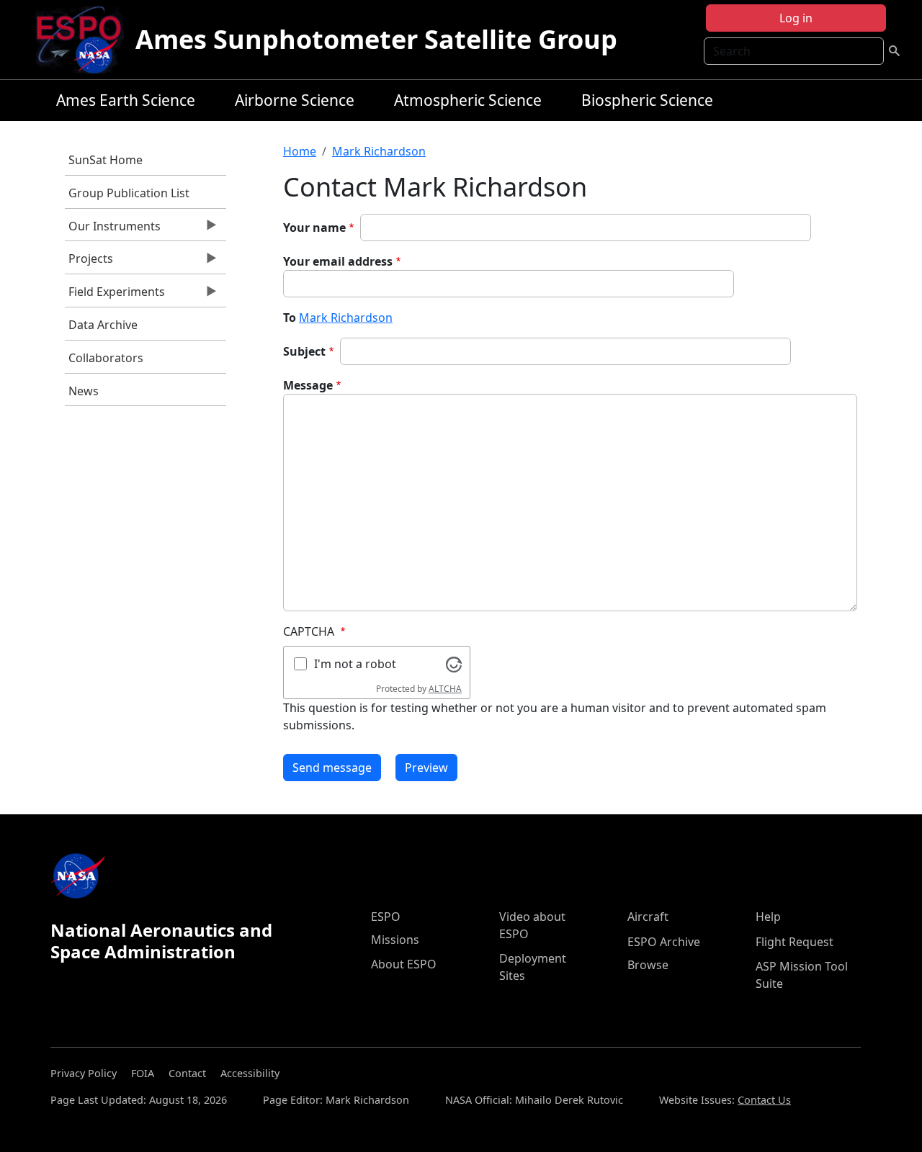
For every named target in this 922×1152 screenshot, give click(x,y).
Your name (314, 227)
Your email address (338, 261)
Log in (796, 18)
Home (299, 151)
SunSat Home (105, 160)
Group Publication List (128, 193)
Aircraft (647, 916)
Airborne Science (294, 100)
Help (768, 916)
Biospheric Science (647, 100)
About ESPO (404, 964)
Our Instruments (113, 229)
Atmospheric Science (468, 100)
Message (308, 385)
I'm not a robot (355, 664)
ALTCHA (445, 689)
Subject (304, 351)
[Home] (84, 40)
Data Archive (103, 325)
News (83, 391)
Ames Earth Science (125, 100)
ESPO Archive (663, 942)
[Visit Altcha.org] (454, 663)
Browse (647, 965)
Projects (89, 262)
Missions (395, 940)
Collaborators (105, 358)
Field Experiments (115, 295)
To (289, 317)
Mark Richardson (379, 151)
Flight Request (794, 942)
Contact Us (764, 1100)
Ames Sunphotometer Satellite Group (376, 39)
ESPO (385, 916)
